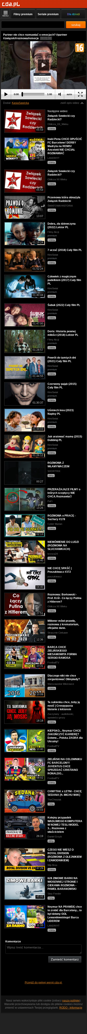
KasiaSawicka (20, 103)
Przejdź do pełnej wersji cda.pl (43, 982)
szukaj (75, 25)
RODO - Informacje (70, 1007)
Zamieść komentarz (65, 959)
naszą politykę (71, 1000)
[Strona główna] (11, 4)
